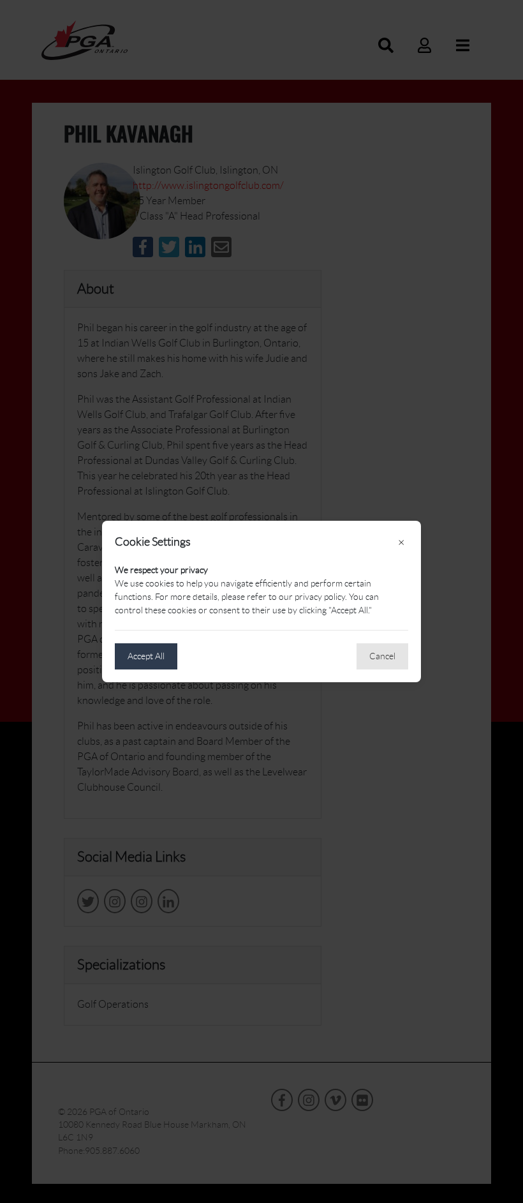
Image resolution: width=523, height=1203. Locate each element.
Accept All (146, 656)
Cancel (382, 656)
